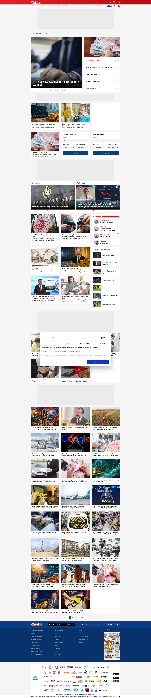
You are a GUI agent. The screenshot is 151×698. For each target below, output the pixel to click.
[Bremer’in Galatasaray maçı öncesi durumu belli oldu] (97, 304)
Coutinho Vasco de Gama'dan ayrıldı (109, 296)
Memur (57, 639)
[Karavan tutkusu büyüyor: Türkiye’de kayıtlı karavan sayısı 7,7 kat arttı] (62, 90)
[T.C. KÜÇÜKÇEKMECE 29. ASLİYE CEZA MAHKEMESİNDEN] (50, 90)
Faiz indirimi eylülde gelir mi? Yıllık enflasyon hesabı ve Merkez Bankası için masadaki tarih (97, 205)
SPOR (59, 6)
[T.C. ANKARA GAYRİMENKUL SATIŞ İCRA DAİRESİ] (56, 62)
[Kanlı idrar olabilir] (96, 242)
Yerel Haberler (59, 642)
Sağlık (57, 633)
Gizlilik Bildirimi (83, 636)
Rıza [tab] (49, 343)
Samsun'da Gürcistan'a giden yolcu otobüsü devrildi (109, 279)
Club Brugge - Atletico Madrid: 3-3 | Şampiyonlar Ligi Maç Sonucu (110, 271)
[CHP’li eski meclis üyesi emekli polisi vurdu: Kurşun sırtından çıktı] (97, 263)
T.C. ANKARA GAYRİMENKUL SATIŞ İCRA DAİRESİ (55, 83)
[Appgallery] (71, 624)
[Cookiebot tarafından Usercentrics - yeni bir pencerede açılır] (102, 338)
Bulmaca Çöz (59, 630)
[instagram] (94, 624)
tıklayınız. (115, 696)
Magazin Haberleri (36, 639)
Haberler (33, 31)
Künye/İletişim (83, 639)
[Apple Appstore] (52, 624)
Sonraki (84, 618)
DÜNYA (74, 6)
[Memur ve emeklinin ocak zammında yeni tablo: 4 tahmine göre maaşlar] (64, 90)
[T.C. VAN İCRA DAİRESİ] (48, 90)
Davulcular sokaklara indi (108, 255)
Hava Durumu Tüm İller (37, 651)
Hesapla (75, 153)
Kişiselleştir (74, 362)
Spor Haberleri (35, 642)
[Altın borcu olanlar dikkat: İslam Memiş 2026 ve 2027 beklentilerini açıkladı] (75, 112)
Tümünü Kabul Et (98, 362)
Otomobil (57, 648)
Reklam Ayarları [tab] (84, 343)
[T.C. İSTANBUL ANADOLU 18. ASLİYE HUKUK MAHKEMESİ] (55, 90)
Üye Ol (117, 624)
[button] (32, 198)
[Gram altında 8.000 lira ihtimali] (75, 257)
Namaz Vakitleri (35, 648)
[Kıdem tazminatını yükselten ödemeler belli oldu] (75, 285)
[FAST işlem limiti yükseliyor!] (75, 223)
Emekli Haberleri (35, 645)
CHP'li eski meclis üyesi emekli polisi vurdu (110, 263)
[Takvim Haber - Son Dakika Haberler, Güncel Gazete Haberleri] (36, 2)
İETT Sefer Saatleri (36, 654)
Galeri (56, 651)
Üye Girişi (110, 624)
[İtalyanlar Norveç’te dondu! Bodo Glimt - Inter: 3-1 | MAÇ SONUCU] (97, 288)
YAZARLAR (89, 6)
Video (56, 645)
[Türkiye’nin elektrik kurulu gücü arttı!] (45, 285)
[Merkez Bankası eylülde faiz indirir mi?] (53, 197)
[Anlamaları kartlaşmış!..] (96, 221)
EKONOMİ (52, 6)
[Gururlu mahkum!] (96, 235)
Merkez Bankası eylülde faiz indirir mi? (51, 206)
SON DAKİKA (34, 6)
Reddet (53, 337)
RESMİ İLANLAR (99, 6)
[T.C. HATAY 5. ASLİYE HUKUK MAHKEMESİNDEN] (52, 90)
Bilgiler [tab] (67, 343)
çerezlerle (98, 696)
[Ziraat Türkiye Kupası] (119, 6)
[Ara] (119, 2)
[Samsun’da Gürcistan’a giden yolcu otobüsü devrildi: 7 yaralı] (97, 280)
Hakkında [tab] (102, 343)
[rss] (98, 624)
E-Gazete (57, 654)
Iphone (81, 630)
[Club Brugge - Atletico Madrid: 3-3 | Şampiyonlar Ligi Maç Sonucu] (97, 271)
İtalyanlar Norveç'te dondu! (109, 288)
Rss (80, 633)
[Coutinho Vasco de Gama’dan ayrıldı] (97, 296)
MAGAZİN (66, 6)
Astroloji (57, 636)
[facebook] (82, 624)
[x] (86, 624)
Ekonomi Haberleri (36, 636)
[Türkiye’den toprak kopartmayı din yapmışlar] (96, 228)
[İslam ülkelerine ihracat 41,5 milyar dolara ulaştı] (45, 223)
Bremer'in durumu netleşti (108, 304)
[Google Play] (62, 624)
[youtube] (90, 624)
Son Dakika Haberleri (37, 630)
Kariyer (81, 642)
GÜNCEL (43, 6)
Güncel (33, 633)
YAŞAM (81, 6)
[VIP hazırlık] (45, 257)
